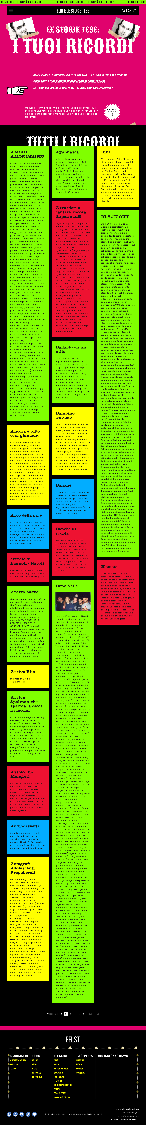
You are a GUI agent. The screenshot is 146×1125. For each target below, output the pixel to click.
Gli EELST (61, 1056)
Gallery (80, 1060)
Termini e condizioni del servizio (124, 1119)
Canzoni (80, 1072)
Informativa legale (130, 1112)
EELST (35, 1060)
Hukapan (82, 1114)
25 (84, 1014)
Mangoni (58, 1080)
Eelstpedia (84, 1056)
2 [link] (65, 1014)
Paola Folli (60, 1093)
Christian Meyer (63, 1085)
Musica (14, 1064)
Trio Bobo (37, 1076)
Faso (34, 1068)
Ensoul (99, 1114)
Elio (34, 1064)
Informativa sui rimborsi (128, 1116)
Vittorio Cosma (62, 1097)
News (123, 1056)
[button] (11, 11)
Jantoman (59, 1076)
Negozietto (19, 1056)
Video (79, 1064)
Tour (36, 1056)
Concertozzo (108, 1056)
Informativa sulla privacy (127, 1109)
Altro (13, 1068)
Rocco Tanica (61, 1068)
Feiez (57, 1089)
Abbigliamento (18, 1060)
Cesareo (36, 1072)
